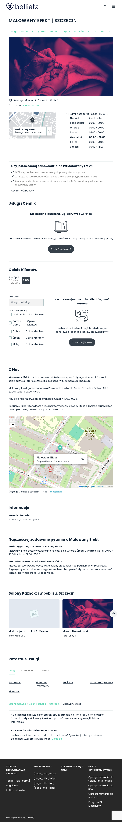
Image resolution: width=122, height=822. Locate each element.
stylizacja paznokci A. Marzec (29, 631)
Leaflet (84, 486)
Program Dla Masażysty (95, 804)
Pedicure (68, 682)
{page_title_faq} (44, 783)
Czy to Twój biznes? (22, 190)
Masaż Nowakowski (75, 631)
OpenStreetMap (96, 486)
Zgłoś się (57, 739)
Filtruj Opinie (14, 297)
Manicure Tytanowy (101, 682)
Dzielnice (44, 670)
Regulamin (12, 785)
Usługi (12, 670)
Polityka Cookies (15, 790)
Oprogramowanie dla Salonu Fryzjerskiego (100, 778)
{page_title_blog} (45, 788)
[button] (60, 447)
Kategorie (27, 670)
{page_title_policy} (18, 780)
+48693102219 (31, 105)
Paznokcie (15, 682)
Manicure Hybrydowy (42, 684)
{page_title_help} (45, 778)
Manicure (14, 691)
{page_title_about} (45, 773)
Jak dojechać (55, 491)
